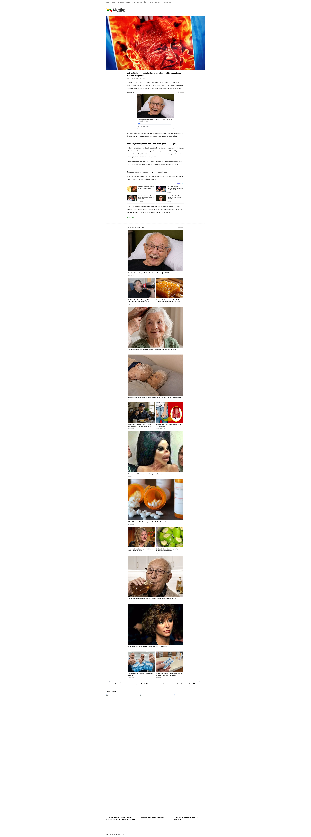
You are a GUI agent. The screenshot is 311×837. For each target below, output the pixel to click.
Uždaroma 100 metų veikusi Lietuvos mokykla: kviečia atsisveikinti (132, 684)
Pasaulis (113, 2)
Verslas (133, 2)
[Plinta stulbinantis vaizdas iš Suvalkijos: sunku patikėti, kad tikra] (200, 683)
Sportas (151, 2)
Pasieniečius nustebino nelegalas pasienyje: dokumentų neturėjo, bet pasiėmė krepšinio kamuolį (121, 818)
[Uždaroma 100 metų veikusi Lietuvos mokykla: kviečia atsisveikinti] (110, 683)
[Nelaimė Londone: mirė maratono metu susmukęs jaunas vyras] (189, 755)
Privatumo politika (166, 2)
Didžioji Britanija (120, 2)
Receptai (128, 2)
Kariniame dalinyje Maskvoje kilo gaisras (152, 817)
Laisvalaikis (158, 2)
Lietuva (107, 2)
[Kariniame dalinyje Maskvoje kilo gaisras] (155, 755)
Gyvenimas (139, 2)
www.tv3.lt (130, 217)
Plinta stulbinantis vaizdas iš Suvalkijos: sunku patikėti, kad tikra (179, 684)
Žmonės (146, 2)
